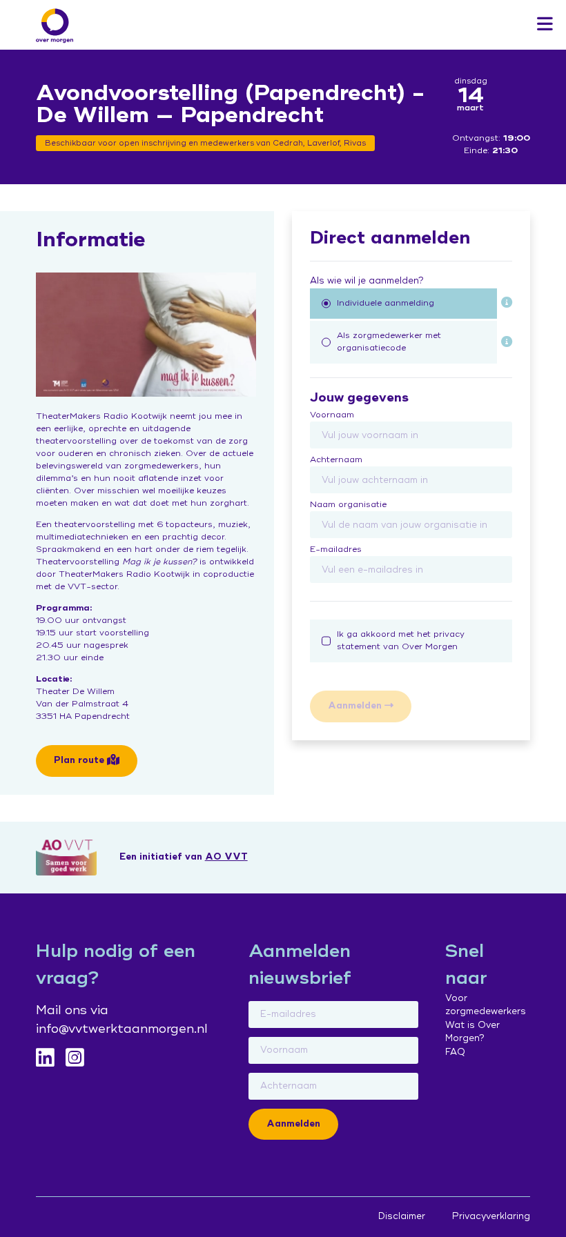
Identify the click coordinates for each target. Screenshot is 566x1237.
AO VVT (226, 856)
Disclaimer (401, 1216)
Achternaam (336, 460)
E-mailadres (336, 549)
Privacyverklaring (491, 1216)
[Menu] (545, 25)
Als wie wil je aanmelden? (367, 280)
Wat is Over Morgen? (472, 1032)
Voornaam (332, 415)
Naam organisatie (348, 504)
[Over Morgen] (54, 25)
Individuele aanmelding (385, 303)
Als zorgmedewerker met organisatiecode (389, 341)
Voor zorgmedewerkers (485, 1005)
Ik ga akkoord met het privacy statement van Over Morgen (401, 640)
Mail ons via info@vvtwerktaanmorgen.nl (122, 1019)
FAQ (455, 1052)
